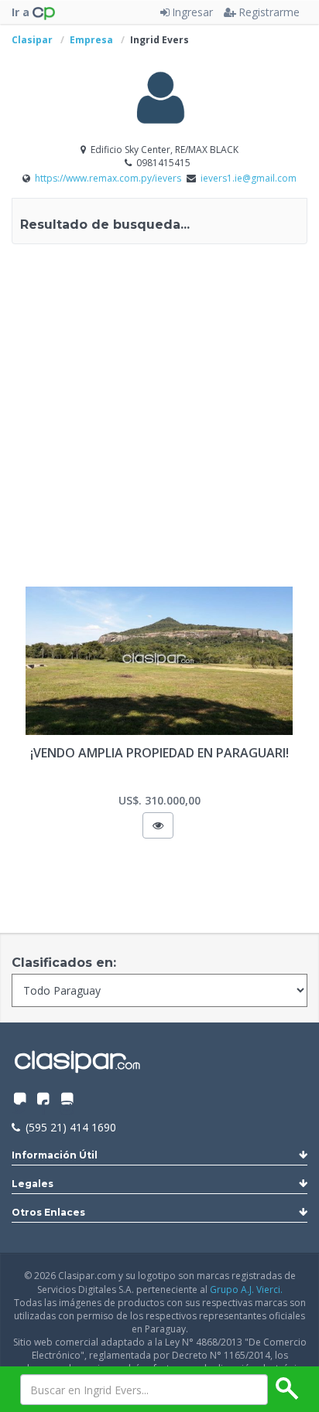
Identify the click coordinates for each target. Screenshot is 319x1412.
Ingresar (192, 12)
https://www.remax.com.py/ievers (109, 178)
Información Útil (55, 1155)
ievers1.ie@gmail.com (249, 178)
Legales (32, 1183)
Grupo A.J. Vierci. (246, 1289)
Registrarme (269, 12)
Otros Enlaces (48, 1212)
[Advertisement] (159, 419)
